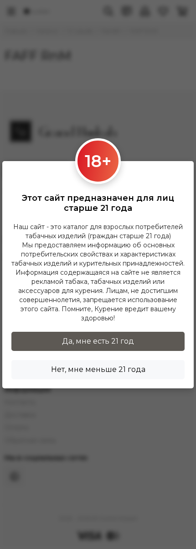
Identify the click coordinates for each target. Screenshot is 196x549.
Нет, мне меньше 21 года (98, 369)
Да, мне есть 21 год (98, 341)
